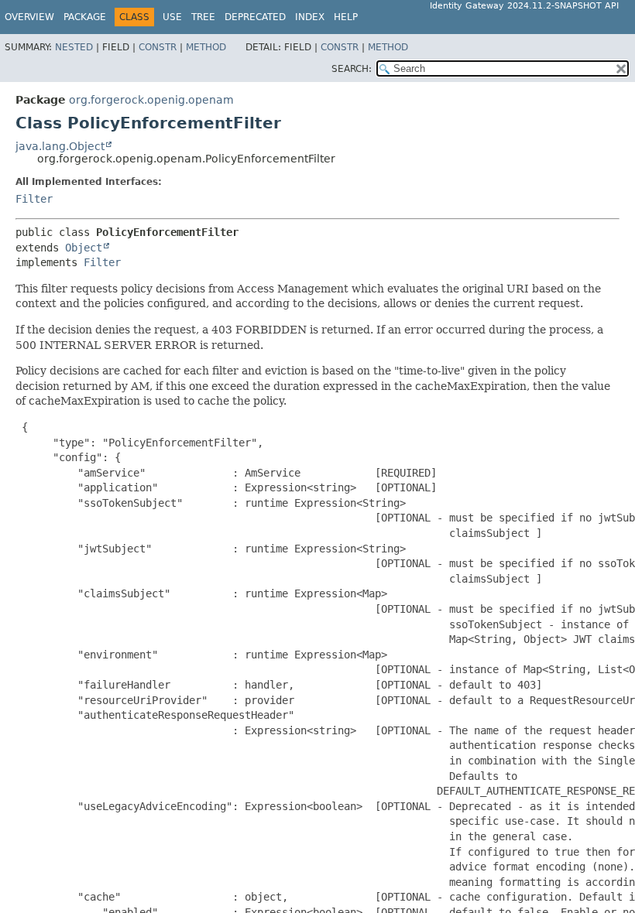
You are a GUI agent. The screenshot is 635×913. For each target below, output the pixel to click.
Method (206, 47)
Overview (29, 17)
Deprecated (255, 17)
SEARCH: (351, 68)
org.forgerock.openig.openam (151, 100)
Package (85, 17)
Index (309, 17)
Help (346, 17)
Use (172, 17)
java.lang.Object (60, 146)
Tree (203, 17)
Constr (158, 47)
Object (83, 247)
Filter (34, 199)
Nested (74, 47)
